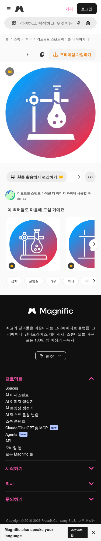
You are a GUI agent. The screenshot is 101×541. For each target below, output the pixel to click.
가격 (69, 8)
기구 (53, 280)
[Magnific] (50, 312)
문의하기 (14, 499)
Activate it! (77, 532)
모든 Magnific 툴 (19, 454)
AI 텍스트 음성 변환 (22, 414)
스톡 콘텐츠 (15, 421)
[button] (50, 355)
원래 (31, 72)
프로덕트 (14, 379)
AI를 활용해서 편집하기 (34, 178)
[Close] (93, 532)
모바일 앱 (13, 447)
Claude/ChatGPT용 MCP (31, 427)
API (8, 440)
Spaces (11, 388)
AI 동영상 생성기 (19, 407)
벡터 (28, 38)
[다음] (79, 176)
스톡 (17, 38)
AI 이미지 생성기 (19, 401)
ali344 (21, 198)
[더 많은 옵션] (27, 54)
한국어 (50, 356)
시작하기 (14, 468)
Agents (15, 434)
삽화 (14, 280)
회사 (9, 483)
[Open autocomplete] (12, 23)
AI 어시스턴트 (17, 394)
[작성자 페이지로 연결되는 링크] (10, 195)
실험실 (34, 280)
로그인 (86, 8)
